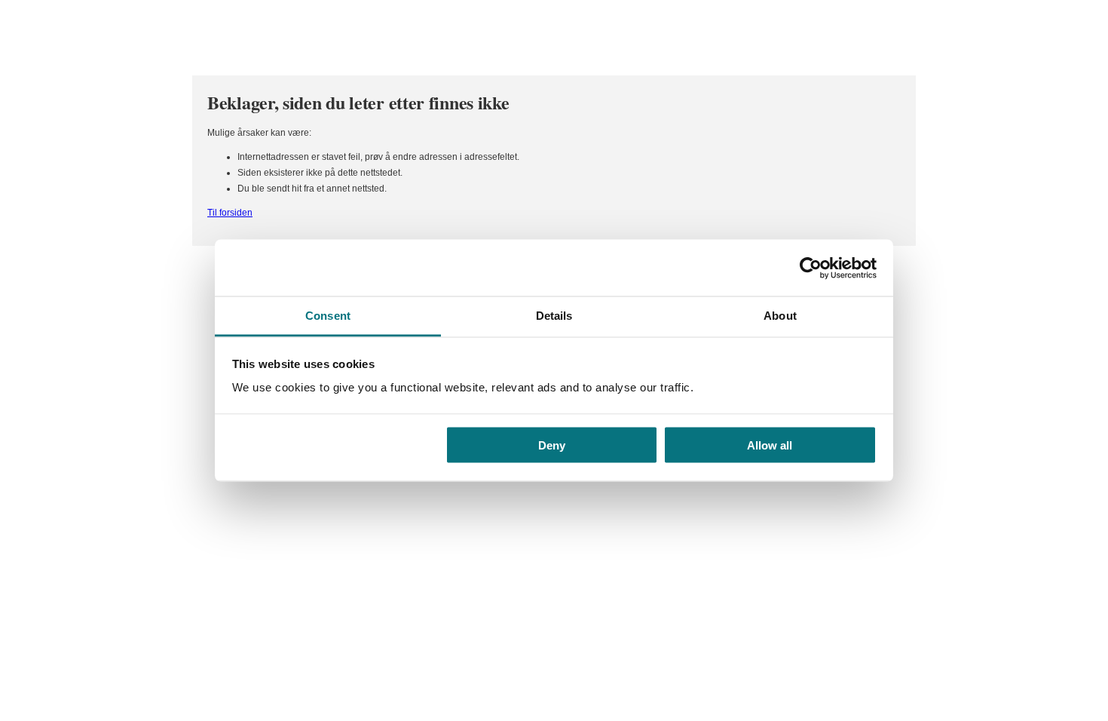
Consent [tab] (327, 315)
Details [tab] (554, 315)
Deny (551, 444)
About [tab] (780, 315)
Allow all (769, 444)
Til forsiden (230, 212)
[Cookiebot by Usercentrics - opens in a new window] (811, 267)
